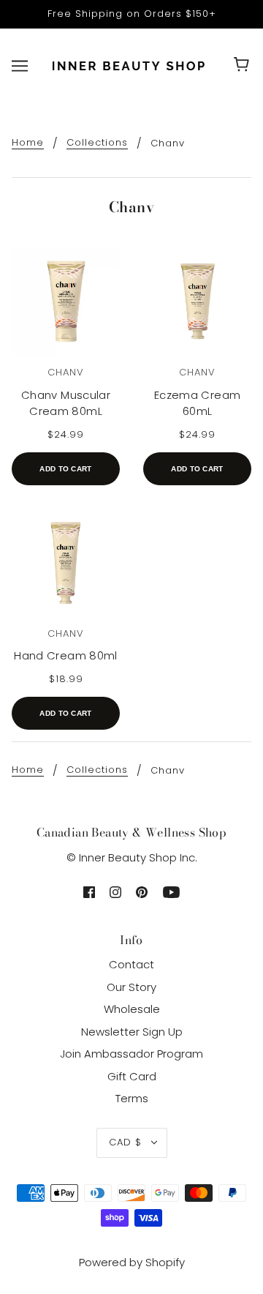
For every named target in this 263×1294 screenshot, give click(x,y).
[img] (89, 892)
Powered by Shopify (132, 1262)
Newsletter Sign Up (132, 1031)
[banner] (129, 64)
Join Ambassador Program (131, 1053)
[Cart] (243, 66)
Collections (97, 143)
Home (28, 143)
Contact (131, 964)
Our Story (131, 987)
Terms (131, 1098)
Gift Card (131, 1076)
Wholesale (132, 1009)
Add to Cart (65, 469)
